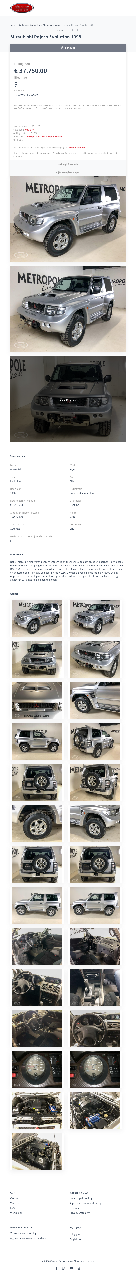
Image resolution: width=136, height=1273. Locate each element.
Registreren (76, 1239)
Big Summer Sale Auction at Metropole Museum (40, 25)
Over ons (15, 1198)
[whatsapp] (63, 1268)
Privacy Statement (80, 1212)
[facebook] (57, 1268)
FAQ (12, 1208)
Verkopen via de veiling (23, 1233)
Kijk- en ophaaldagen (68, 172)
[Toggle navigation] (122, 8)
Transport (15, 1203)
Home (12, 25)
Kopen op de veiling (81, 1198)
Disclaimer (76, 1208)
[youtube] (71, 1268)
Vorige (60, 30)
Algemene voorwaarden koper (87, 1203)
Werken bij (16, 1212)
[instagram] (79, 1268)
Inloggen (75, 1234)
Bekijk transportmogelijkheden (45, 136)
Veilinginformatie (68, 164)
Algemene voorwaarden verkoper (29, 1238)
